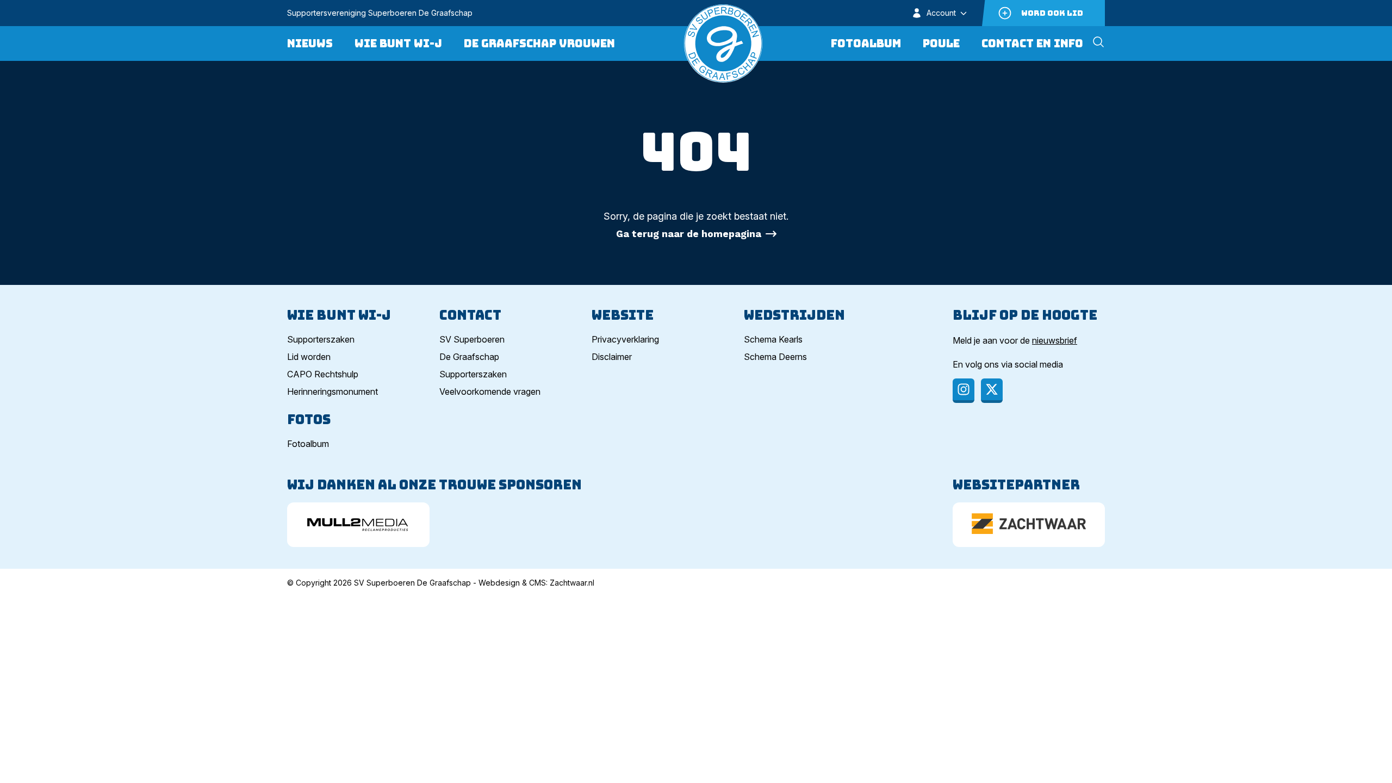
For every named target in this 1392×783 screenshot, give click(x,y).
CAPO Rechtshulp (322, 374)
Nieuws (310, 43)
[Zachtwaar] (1029, 524)
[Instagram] (963, 390)
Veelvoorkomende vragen (489, 391)
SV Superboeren (472, 339)
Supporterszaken (321, 339)
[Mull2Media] (358, 524)
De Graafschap (469, 356)
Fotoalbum (866, 43)
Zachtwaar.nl (572, 582)
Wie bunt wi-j (398, 43)
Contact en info (1032, 43)
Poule (941, 43)
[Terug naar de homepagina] (723, 43)
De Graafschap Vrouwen (539, 43)
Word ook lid (1052, 13)
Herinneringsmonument (332, 391)
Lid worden (309, 356)
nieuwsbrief (1054, 340)
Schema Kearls (773, 339)
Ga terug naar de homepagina (688, 233)
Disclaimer (612, 356)
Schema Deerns (775, 356)
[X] (992, 390)
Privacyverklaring (625, 339)
